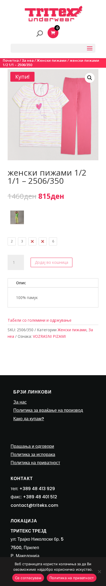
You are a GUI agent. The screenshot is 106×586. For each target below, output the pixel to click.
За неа (28, 60)
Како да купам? (28, 419)
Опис (21, 282)
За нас (20, 402)
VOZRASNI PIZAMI (49, 336)
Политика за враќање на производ (48, 410)
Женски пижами (52, 60)
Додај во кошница (51, 262)
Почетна (11, 60)
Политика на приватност (35, 463)
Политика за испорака (33, 454)
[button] (90, 78)
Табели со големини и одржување (39, 320)
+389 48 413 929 (37, 489)
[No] (99, 571)
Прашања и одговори (32, 446)
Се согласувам (28, 578)
